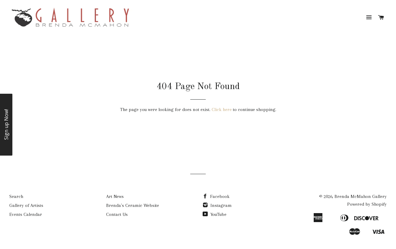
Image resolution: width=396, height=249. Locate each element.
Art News (115, 196)
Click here (222, 109)
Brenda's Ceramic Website (132, 205)
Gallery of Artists (26, 205)
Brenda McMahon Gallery (360, 196)
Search (16, 196)
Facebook (219, 196)
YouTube (217, 214)
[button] (6, 125)
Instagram (220, 205)
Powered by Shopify (367, 204)
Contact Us (117, 214)
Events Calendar (25, 214)
